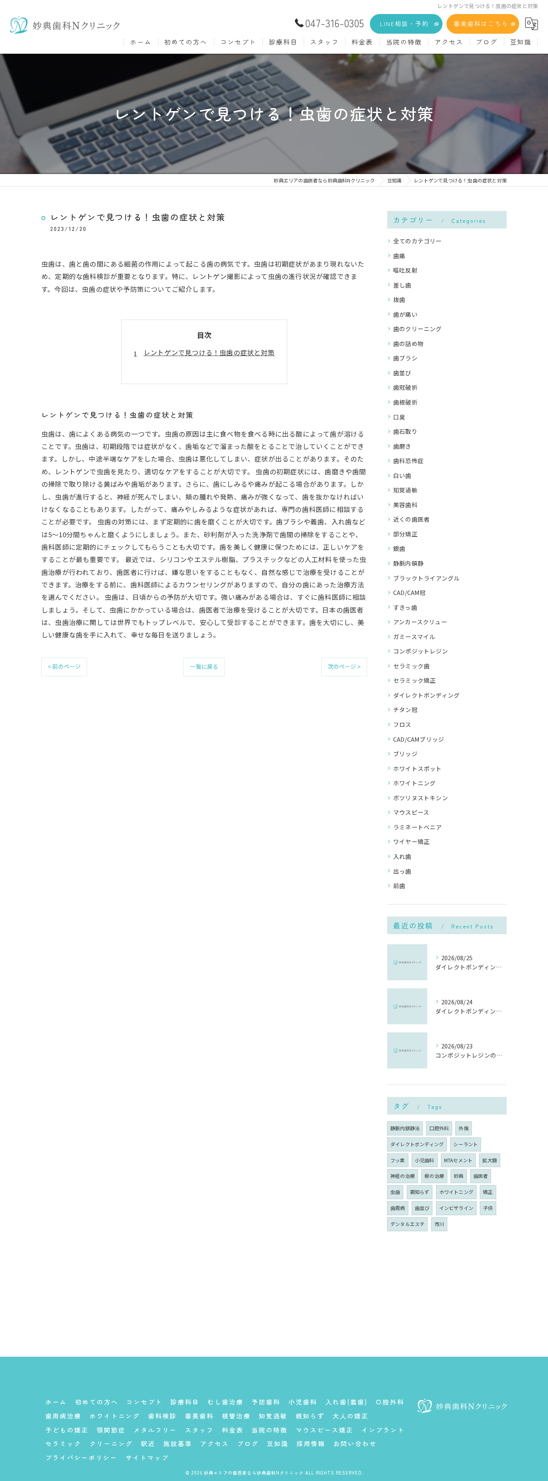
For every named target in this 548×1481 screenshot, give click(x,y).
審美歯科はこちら (481, 23)
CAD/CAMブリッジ (418, 739)
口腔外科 (439, 1128)
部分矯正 (405, 534)
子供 (488, 1207)
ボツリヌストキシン (420, 797)
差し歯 (402, 285)
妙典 (458, 1175)
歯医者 (480, 1175)
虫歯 (395, 1191)
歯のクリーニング (417, 328)
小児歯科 (424, 1160)
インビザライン (456, 1207)
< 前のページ (64, 666)
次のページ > (344, 666)
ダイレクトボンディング (426, 695)
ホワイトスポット (417, 768)
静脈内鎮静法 (405, 1128)
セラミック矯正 (414, 680)
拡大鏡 (489, 1160)
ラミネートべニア (417, 827)
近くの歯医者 (411, 519)
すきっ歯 (405, 607)
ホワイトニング (414, 783)
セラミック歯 (411, 666)
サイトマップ (147, 1457)
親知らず (420, 1191)
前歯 (399, 885)
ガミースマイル (414, 636)
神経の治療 (402, 1175)
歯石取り (405, 431)
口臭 (399, 417)
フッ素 (397, 1160)
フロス (402, 724)
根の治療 (434, 1175)
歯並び (402, 372)
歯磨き (402, 446)
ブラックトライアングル (426, 578)
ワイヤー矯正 (411, 841)
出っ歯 (402, 871)
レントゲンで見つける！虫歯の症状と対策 (209, 352)
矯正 (488, 1191)
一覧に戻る (204, 666)
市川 (439, 1223)
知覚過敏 (405, 490)
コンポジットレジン (420, 651)
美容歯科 (405, 504)
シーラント (465, 1144)
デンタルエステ (407, 1223)
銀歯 (399, 548)
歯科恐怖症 (408, 460)
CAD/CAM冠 (409, 592)
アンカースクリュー (420, 621)
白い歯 (402, 475)
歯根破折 (405, 402)
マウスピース (411, 812)
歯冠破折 (405, 387)
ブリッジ (405, 753)
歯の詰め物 (408, 343)
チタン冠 (405, 709)
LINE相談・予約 (404, 23)
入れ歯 (402, 856)
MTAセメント (458, 1160)
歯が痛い (405, 314)
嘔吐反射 (405, 270)
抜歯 (399, 299)
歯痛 (399, 255)
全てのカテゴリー (417, 241)
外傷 (463, 1128)
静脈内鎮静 (408, 563)
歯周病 (397, 1207)
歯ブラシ (405, 358)
